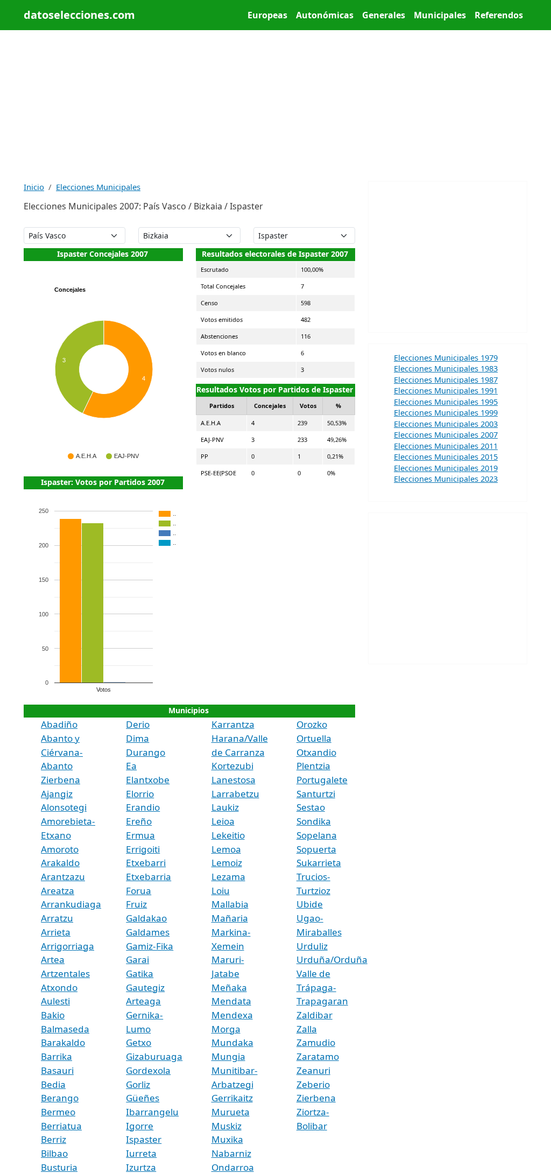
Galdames (147, 932)
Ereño (139, 821)
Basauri (57, 1070)
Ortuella (313, 738)
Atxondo (59, 987)
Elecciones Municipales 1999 (446, 412)
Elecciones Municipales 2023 (446, 478)
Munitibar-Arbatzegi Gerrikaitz (234, 1084)
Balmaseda (65, 1029)
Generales (383, 15)
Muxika (227, 1139)
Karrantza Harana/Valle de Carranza (239, 738)
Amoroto (60, 849)
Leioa (223, 821)
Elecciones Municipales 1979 (446, 357)
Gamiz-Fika (149, 946)
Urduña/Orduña (332, 959)
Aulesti (55, 1001)
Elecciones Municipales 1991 (446, 390)
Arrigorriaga (67, 946)
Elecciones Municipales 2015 (446, 456)
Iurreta (141, 1153)
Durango (145, 752)
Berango (60, 1098)
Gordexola (148, 1070)
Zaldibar (314, 1015)
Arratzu (57, 918)
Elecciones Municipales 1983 (446, 368)
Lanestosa (233, 780)
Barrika (56, 1056)
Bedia (53, 1084)
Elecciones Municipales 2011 (446, 445)
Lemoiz (226, 862)
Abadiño (59, 724)
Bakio (53, 1015)
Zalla (306, 1029)
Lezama (228, 876)
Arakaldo (60, 862)
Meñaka (229, 987)
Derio (138, 724)
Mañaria (229, 918)
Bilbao (54, 1153)
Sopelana (316, 835)
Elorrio (140, 794)
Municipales (440, 15)
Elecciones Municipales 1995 (446, 401)
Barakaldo (63, 1042)
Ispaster (143, 1139)
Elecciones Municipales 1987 (446, 379)
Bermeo (58, 1112)
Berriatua (61, 1126)
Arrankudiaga (71, 904)
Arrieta (55, 932)
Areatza (57, 890)
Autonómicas (325, 15)
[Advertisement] (275, 105)
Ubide (309, 904)
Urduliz (312, 946)
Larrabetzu (235, 794)
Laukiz (225, 807)
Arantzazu (63, 876)
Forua (138, 890)
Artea (53, 959)
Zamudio (315, 1042)
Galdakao (146, 918)
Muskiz (226, 1126)
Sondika (313, 821)
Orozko (311, 724)
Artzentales (65, 973)
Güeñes (142, 1098)
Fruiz (136, 904)
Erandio (143, 807)
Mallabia (230, 904)
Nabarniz (231, 1153)
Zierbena (316, 1098)
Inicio (34, 186)
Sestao (310, 807)
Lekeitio (228, 835)
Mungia (228, 1056)
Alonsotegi (64, 807)
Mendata (231, 1001)
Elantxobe (147, 780)
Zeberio (313, 1084)
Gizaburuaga (154, 1056)
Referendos (499, 15)
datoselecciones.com (79, 15)
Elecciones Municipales (98, 186)
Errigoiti (143, 849)
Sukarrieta (318, 862)
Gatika (139, 973)
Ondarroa (232, 1167)
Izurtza (141, 1167)
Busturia (59, 1167)
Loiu (220, 890)
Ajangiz (57, 794)
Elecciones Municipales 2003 (446, 423)
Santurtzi (315, 794)
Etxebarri (146, 862)
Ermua (140, 835)
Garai (137, 959)
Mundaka (232, 1042)
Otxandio (316, 752)
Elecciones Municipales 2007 (446, 434)
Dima (137, 738)
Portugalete (322, 780)
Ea (131, 766)
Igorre (139, 1126)
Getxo (138, 1042)
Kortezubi (232, 766)
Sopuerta (316, 849)
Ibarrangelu (152, 1112)
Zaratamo (317, 1056)
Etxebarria (148, 876)
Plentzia (313, 766)
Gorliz (138, 1084)
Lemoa (226, 849)
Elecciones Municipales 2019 (446, 467)
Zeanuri (313, 1070)
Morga (226, 1029)
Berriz (53, 1139)
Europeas (267, 15)
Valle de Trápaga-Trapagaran (322, 987)
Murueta (230, 1112)
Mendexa (232, 1015)
